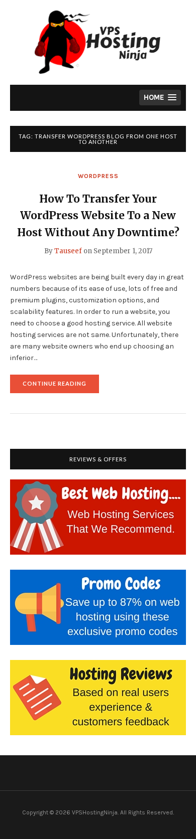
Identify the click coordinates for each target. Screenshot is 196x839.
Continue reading (61, 386)
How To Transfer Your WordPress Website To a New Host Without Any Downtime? (98, 215)
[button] (160, 97)
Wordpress (98, 176)
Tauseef (68, 251)
